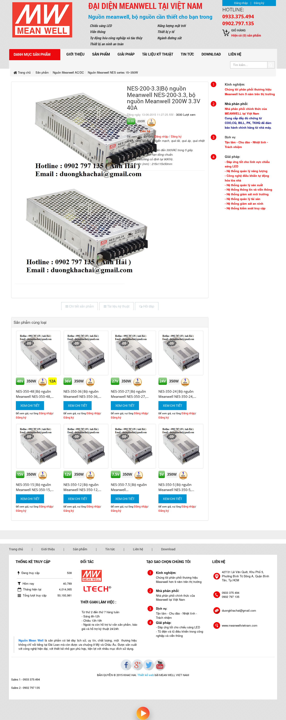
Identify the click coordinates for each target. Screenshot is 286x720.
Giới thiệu (75, 54)
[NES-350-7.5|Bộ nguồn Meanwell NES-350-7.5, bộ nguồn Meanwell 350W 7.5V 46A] (133, 446)
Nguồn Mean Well (31, 640)
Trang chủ (16, 549)
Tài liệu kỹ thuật (157, 54)
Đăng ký (259, 3)
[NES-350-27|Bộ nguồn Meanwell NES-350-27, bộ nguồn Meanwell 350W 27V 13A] (133, 353)
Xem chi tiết (30, 405)
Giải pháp (126, 54)
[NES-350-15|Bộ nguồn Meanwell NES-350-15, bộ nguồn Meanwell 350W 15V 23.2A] (38, 446)
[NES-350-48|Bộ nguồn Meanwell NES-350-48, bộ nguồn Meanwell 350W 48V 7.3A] (38, 353)
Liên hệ (234, 54)
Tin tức (187, 54)
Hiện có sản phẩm (246, 35)
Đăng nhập (241, 3)
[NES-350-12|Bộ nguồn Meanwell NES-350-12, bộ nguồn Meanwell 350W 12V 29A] (86, 446)
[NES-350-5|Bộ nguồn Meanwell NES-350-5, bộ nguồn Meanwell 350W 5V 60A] (181, 446)
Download (211, 54)
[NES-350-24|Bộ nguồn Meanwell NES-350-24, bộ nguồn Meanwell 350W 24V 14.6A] (181, 353)
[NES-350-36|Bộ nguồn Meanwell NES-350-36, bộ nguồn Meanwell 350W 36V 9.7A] (86, 353)
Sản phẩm (101, 54)
